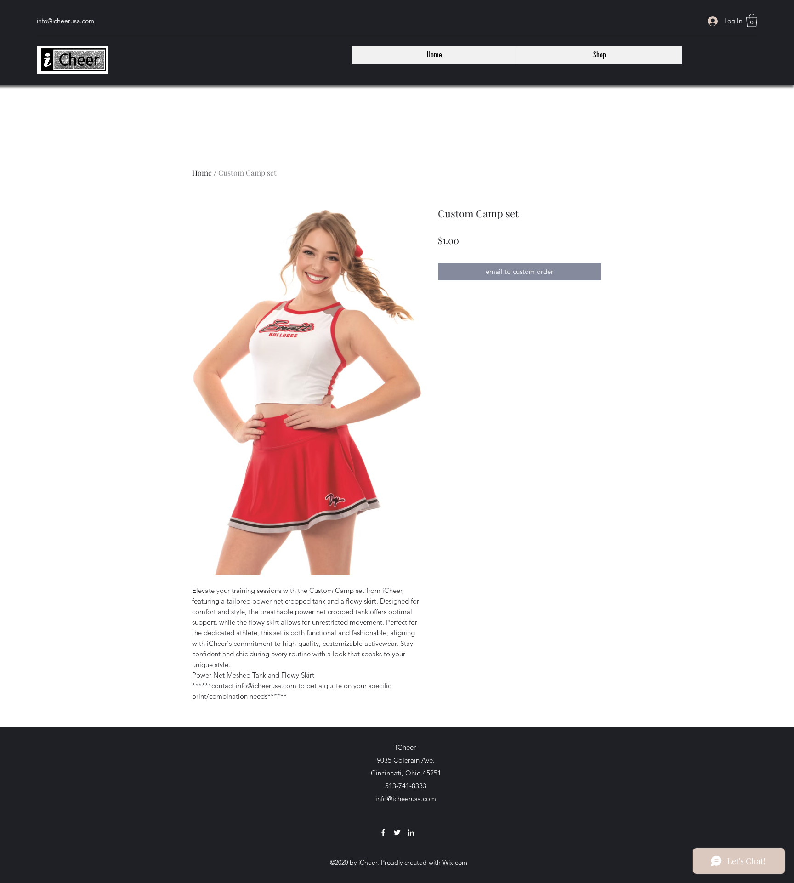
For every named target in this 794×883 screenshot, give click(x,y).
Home (202, 172)
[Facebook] (383, 832)
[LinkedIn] (410, 832)
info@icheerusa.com (405, 798)
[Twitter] (397, 832)
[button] (751, 20)
